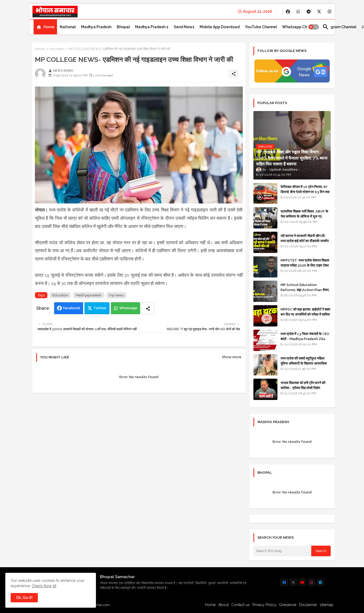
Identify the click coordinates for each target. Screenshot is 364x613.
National (68, 27)
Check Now (42, 586)
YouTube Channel (261, 27)
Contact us (240, 605)
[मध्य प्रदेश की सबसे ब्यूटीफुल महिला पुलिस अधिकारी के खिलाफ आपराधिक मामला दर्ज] (265, 364)
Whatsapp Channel (299, 27)
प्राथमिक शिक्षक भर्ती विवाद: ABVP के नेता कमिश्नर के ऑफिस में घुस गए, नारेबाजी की (304, 216)
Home (48, 27)
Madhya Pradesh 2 (151, 27)
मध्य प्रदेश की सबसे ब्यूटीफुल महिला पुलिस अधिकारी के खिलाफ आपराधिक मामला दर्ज (304, 363)
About (223, 605)
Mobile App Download (220, 27)
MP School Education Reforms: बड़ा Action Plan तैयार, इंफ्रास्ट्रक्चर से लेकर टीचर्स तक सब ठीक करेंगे (305, 292)
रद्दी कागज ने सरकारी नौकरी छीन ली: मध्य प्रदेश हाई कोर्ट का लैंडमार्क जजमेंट (305, 238)
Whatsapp (128, 308)
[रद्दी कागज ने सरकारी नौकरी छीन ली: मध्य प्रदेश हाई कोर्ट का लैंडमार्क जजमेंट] (265, 242)
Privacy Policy (264, 605)
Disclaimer (308, 605)
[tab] (45, 26)
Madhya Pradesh (96, 27)
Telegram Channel (339, 27)
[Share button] (147, 308)
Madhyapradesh (89, 295)
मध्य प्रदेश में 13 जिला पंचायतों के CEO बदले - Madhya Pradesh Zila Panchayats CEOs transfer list (305, 341)
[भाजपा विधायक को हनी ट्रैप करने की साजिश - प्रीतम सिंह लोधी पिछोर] (265, 389)
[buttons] (288, 11)
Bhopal (123, 27)
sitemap (326, 605)
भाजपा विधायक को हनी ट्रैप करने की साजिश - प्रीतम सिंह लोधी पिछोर (303, 385)
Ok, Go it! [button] (24, 597)
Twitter (100, 308)
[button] (313, 27)
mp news (56, 49)
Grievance (287, 605)
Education (60, 295)
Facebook (71, 308)
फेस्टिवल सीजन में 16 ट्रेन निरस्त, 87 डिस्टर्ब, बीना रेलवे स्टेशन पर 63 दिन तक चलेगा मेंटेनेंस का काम (305, 191)
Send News (184, 27)
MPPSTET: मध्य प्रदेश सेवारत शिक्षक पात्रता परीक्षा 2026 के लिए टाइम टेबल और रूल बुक (305, 265)
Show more (231, 357)
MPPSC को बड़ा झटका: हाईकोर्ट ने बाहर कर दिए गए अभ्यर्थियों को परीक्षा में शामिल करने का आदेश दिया (305, 314)
